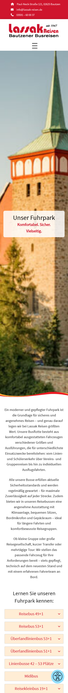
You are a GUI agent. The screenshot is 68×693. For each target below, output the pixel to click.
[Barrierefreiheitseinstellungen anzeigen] (57, 677)
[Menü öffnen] (35, 46)
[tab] (34, 614)
